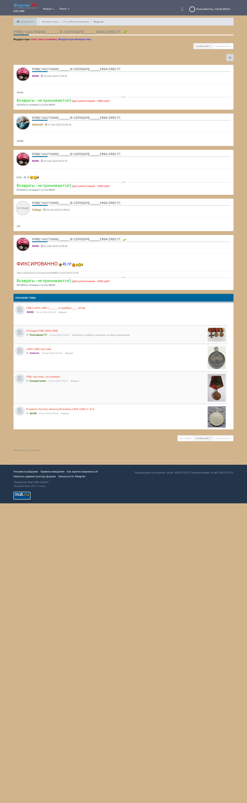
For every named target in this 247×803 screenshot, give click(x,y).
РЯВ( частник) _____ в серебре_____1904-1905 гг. (68, 31)
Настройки (185, 438)
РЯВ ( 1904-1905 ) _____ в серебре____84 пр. (56, 308)
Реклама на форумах (26, 471)
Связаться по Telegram (71, 476)
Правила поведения (52, 471)
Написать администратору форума (35, 476)
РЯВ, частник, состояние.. (43, 376)
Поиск (63, 8)
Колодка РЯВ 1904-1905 (42, 330)
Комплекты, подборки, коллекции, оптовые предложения (101, 334)
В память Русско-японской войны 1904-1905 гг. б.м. (60, 409)
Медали (63, 312)
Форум (47, 8)
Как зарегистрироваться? (82, 471)
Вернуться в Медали (28, 450)
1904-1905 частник (38, 349)
